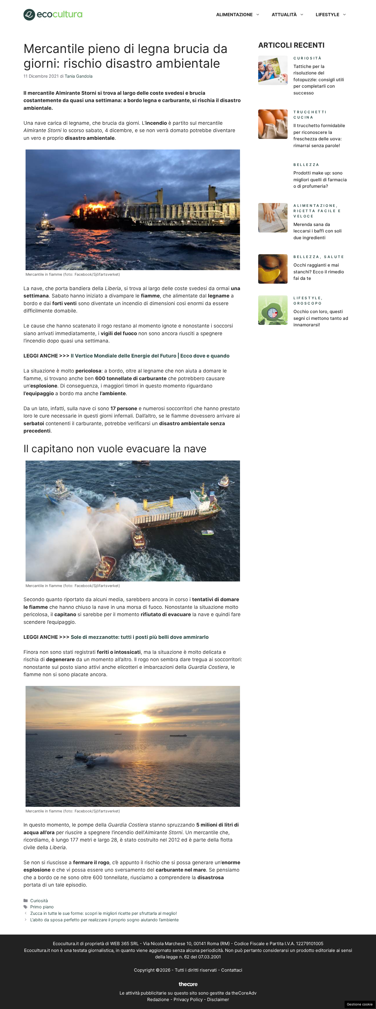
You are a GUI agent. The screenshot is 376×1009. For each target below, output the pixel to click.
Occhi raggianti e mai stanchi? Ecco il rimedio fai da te (318, 271)
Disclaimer (218, 999)
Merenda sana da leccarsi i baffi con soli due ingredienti (317, 231)
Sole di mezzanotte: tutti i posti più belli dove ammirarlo (140, 637)
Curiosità (39, 900)
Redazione (158, 999)
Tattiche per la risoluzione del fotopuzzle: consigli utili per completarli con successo (318, 80)
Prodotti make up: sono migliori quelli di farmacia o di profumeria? (320, 179)
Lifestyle (327, 14)
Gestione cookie (360, 1004)
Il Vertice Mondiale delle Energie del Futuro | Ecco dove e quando (150, 356)
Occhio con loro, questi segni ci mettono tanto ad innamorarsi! (320, 318)
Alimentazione (234, 14)
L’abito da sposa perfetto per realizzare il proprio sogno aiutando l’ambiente (104, 919)
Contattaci (231, 970)
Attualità (284, 14)
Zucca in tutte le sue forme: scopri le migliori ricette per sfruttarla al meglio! (103, 913)
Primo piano (42, 906)
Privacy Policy (188, 999)
